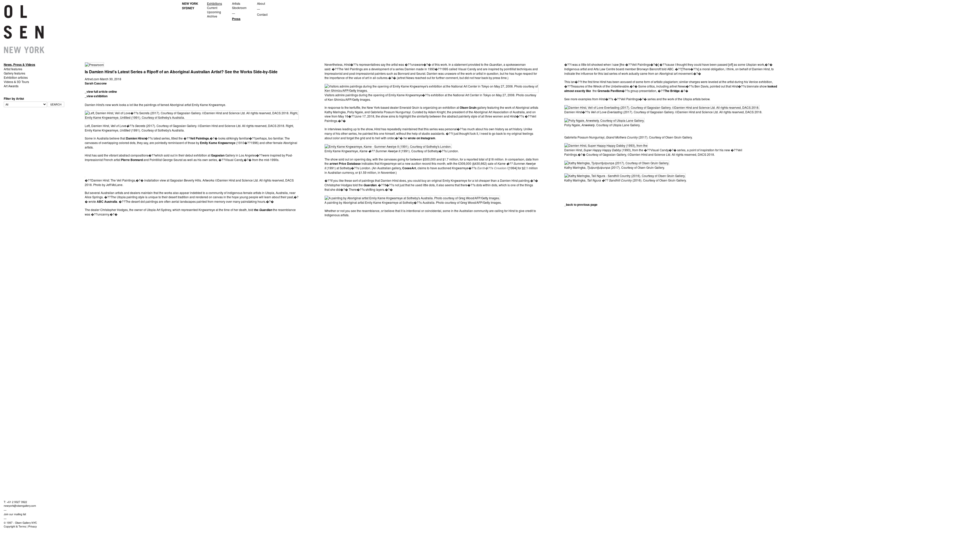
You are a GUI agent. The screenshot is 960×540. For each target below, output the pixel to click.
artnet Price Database (345, 163)
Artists (236, 3)
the (256, 210)
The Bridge (672, 90)
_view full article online (101, 91)
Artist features (13, 69)
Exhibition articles (16, 77)
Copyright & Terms (15, 526)
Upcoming (214, 12)
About (261, 3)
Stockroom (239, 8)
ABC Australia (107, 201)
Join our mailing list (15, 514)
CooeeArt (409, 168)
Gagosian (217, 155)
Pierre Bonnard (132, 160)
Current (212, 8)
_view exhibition (96, 96)
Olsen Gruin (468, 107)
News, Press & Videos (19, 64)
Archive (212, 16)
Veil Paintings (199, 138)
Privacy (32, 526)
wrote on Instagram (421, 138)
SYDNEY (188, 8)
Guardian (265, 210)
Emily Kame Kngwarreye (218, 142)
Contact (262, 14)
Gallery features (14, 73)
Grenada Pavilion (610, 90)
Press (236, 18)
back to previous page (582, 204)
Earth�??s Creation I (492, 168)
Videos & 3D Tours (16, 82)
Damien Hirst (135, 138)
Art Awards (11, 86)
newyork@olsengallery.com (20, 506)
